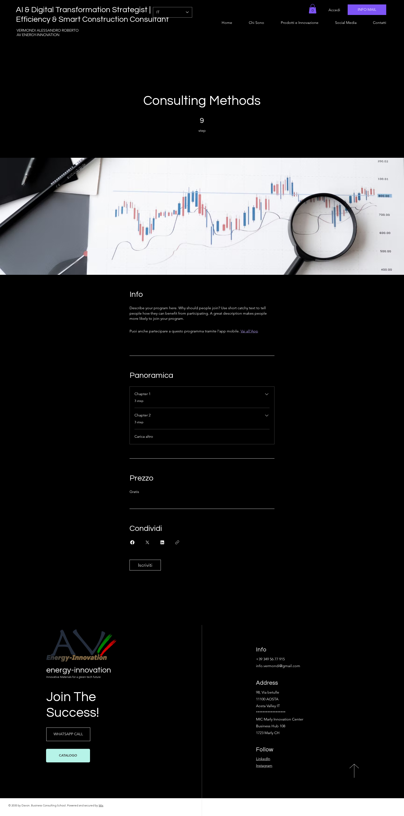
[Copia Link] (177, 542)
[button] (313, 9)
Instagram (264, 765)
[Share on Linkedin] (162, 542)
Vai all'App (249, 331)
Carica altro (143, 436)
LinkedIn (263, 759)
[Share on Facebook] (132, 542)
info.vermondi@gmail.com (278, 666)
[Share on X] (147, 542)
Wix (101, 805)
